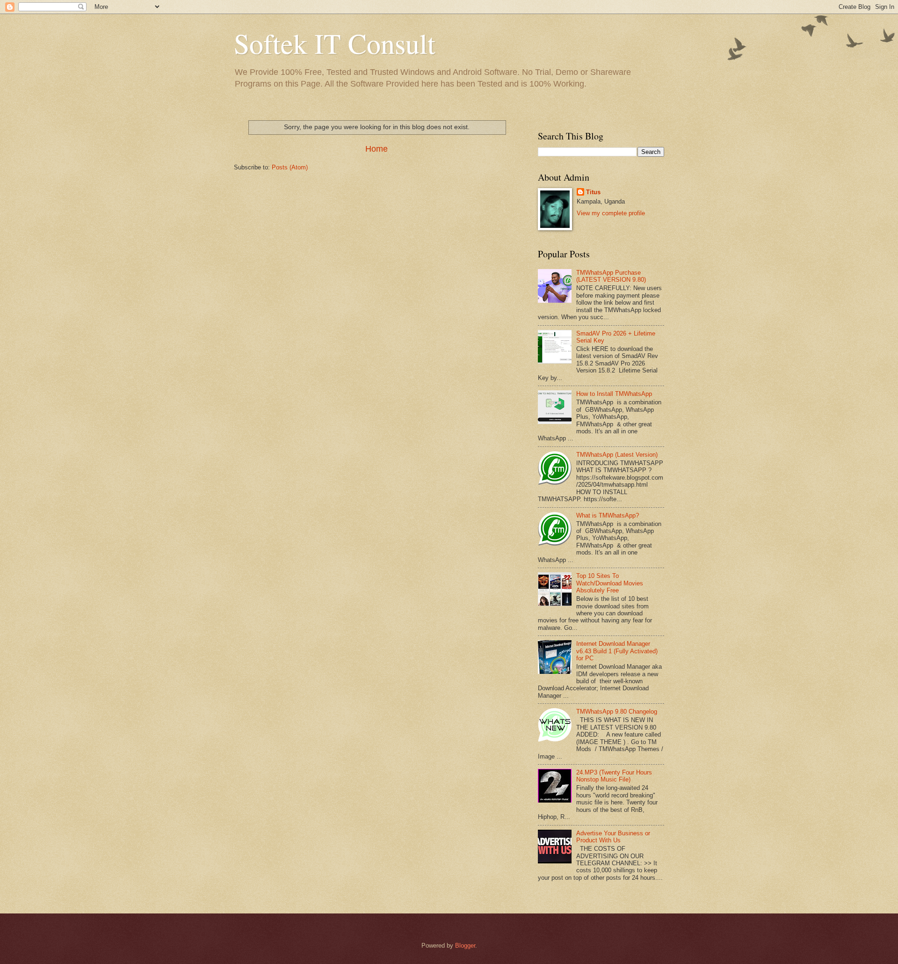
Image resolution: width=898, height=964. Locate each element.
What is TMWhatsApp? (607, 515)
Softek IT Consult (334, 43)
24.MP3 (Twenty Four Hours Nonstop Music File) (614, 776)
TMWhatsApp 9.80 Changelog (616, 711)
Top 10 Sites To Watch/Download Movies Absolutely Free (609, 583)
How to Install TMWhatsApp (614, 393)
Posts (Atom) (290, 167)
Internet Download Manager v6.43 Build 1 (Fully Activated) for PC (617, 651)
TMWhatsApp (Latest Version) (617, 454)
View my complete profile (611, 213)
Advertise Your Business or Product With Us (613, 837)
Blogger (465, 945)
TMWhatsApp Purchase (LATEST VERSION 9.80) (611, 276)
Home (376, 148)
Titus (593, 192)
